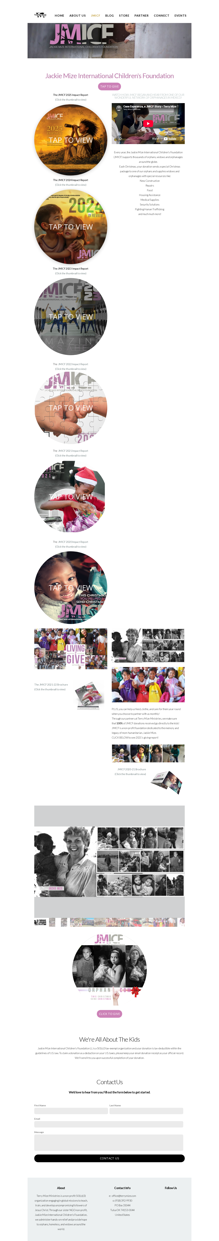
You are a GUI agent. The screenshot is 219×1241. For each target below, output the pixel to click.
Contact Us (109, 1158)
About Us (77, 15)
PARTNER (142, 15)
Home (59, 15)
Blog (109, 15)
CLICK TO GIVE (109, 1014)
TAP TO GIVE (109, 86)
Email (37, 1118)
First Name (40, 1105)
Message (39, 1132)
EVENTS (181, 15)
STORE (124, 15)
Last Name (115, 1105)
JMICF (95, 15)
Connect (162, 15)
